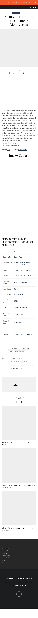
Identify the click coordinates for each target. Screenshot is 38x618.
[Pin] (18, 73)
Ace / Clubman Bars (20, 282)
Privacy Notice (6, 555)
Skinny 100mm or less (21, 329)
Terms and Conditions (8, 563)
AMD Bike (26, 348)
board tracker (20, 351)
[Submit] (23, 73)
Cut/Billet (29, 334)
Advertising (5, 548)
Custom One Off (19, 314)
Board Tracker (22, 149)
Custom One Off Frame (22, 270)
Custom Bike (16, 13)
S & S (15, 289)
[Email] (28, 73)
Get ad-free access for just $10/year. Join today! (19, 2)
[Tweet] (14, 73)
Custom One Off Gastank (22, 276)
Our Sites (4, 553)
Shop (3, 560)
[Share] (9, 73)
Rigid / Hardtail (19, 322)
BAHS (11, 351)
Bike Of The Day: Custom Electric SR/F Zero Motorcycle (17, 529)
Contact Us (5, 550)
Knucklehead (18, 294)
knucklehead (13, 365)
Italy (8, 149)
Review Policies (6, 558)
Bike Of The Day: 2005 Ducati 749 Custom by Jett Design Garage (19, 486)
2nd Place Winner (20, 262)
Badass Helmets (7, 13)
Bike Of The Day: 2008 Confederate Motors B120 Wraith (19, 444)
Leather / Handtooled (21, 308)
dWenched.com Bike (24, 265)
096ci (16, 301)
